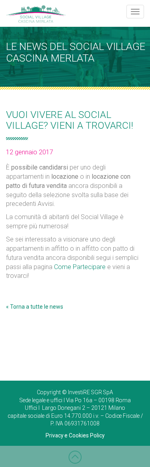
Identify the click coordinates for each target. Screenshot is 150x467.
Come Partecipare (80, 267)
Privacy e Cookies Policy (75, 435)
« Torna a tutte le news (34, 306)
